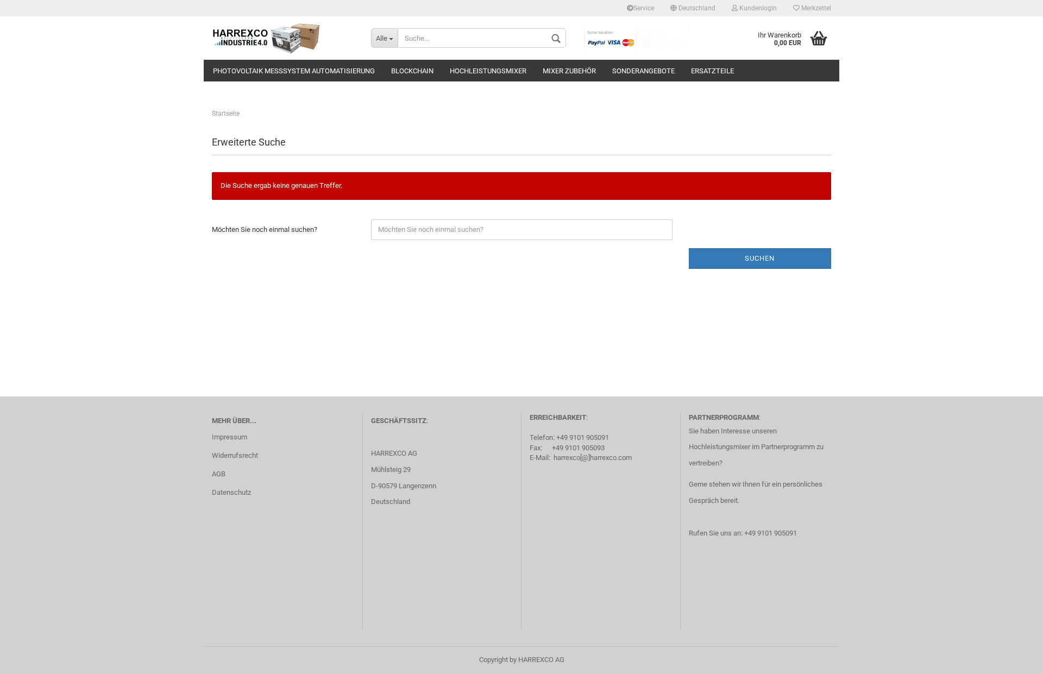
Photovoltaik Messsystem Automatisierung (294, 71)
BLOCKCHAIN (412, 71)
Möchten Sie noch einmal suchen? (264, 229)
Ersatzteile (712, 71)
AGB (218, 474)
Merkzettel (815, 8)
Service (643, 8)
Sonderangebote (643, 71)
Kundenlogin (757, 8)
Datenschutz (231, 492)
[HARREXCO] (283, 38)
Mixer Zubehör (569, 71)
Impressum (229, 437)
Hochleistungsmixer (488, 71)
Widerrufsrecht (235, 455)
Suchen (760, 258)
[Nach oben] (1013, 657)
